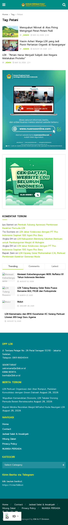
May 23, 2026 (38, 35)
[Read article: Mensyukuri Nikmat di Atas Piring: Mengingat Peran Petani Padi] (10, 31)
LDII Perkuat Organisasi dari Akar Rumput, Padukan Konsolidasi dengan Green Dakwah (29, 390)
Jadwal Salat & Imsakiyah (15, 434)
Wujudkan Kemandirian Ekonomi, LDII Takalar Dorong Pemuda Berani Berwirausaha (30, 399)
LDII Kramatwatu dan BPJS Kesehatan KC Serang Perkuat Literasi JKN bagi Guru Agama (35, 315)
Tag (12, 14)
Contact (6, 429)
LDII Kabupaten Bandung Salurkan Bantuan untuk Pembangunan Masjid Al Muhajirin (32, 240)
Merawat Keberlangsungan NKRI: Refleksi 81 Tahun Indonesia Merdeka (40, 276)
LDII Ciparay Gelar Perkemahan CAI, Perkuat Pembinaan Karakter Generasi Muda (33, 254)
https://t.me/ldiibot (12, 485)
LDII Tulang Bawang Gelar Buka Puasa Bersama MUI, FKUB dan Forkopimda (37, 289)
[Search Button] (64, 5)
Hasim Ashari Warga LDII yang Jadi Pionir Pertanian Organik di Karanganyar (42, 43)
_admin (8, 62)
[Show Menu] (3, 5)
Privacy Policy (9, 444)
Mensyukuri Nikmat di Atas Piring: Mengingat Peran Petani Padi (39, 29)
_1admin (25, 35)
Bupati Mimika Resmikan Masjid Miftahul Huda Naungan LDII (33, 407)
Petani (20, 14)
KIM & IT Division (41, 519)
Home (5, 14)
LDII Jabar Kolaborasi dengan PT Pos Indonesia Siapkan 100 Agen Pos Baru (30, 233)
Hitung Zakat (9, 439)
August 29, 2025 (39, 49)
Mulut (20, 301)
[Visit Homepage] (34, 5)
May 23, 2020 (20, 62)
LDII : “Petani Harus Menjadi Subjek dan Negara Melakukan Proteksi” (29, 56)
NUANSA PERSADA (12, 448)
